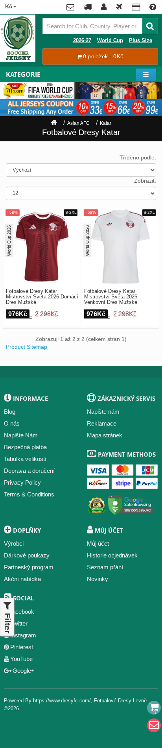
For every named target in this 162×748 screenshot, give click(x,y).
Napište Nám (21, 435)
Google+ (24, 670)
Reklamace (101, 423)
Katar (105, 123)
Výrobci (14, 543)
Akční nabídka (22, 579)
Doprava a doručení (29, 470)
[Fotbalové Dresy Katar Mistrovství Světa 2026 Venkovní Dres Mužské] (120, 246)
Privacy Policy (22, 482)
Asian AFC (78, 123)
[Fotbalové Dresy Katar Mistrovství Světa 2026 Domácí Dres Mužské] (42, 246)
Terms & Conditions (29, 494)
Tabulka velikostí (25, 458)
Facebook (21, 611)
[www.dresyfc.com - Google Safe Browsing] (130, 503)
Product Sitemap (26, 347)
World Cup (110, 40)
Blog (9, 411)
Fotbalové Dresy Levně (120, 701)
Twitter (19, 623)
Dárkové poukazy (27, 555)
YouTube (21, 658)
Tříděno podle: (138, 157)
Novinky (97, 579)
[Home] (54, 123)
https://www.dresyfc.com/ (62, 701)
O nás (12, 423)
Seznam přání (105, 567)
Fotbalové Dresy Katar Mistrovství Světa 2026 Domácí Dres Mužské (42, 297)
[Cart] (154, 708)
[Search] (150, 26)
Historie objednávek (112, 555)
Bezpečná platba (25, 447)
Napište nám (103, 411)
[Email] (154, 725)
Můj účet (98, 543)
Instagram (23, 635)
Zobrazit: (145, 181)
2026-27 (82, 40)
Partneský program (28, 567)
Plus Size (140, 40)
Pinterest (21, 647)
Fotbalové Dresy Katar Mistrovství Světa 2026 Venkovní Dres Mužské (110, 297)
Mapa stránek (104, 435)
